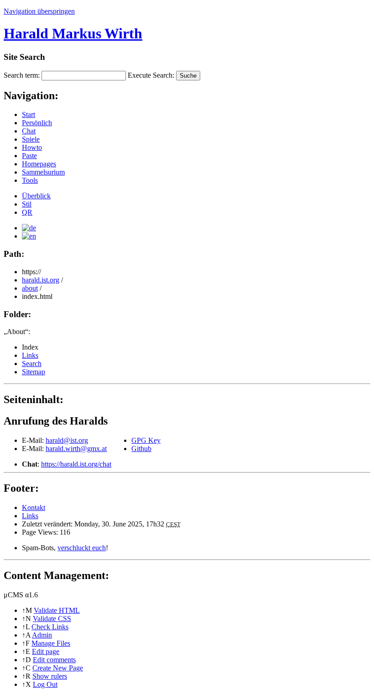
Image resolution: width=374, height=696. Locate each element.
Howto (32, 147)
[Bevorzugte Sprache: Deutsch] (29, 228)
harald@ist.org (67, 440)
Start (28, 114)
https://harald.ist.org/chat (76, 464)
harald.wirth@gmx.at (76, 448)
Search (32, 363)
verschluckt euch (81, 548)
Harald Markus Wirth (73, 33)
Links (30, 355)
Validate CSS (52, 618)
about (30, 288)
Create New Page (57, 668)
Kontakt (33, 507)
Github (141, 448)
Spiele (31, 139)
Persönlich (37, 123)
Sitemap (33, 372)
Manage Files (50, 643)
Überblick (36, 196)
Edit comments (54, 660)
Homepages (39, 164)
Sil (26, 204)
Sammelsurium (43, 172)
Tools (30, 180)
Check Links (49, 627)
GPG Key (146, 440)
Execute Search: (151, 75)
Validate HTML (57, 610)
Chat (29, 131)
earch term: (22, 75)
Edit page (45, 651)
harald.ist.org (40, 280)
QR (27, 212)
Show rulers (49, 676)
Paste (29, 155)
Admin (42, 635)
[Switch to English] (29, 236)
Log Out (45, 684)
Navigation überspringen (39, 11)
